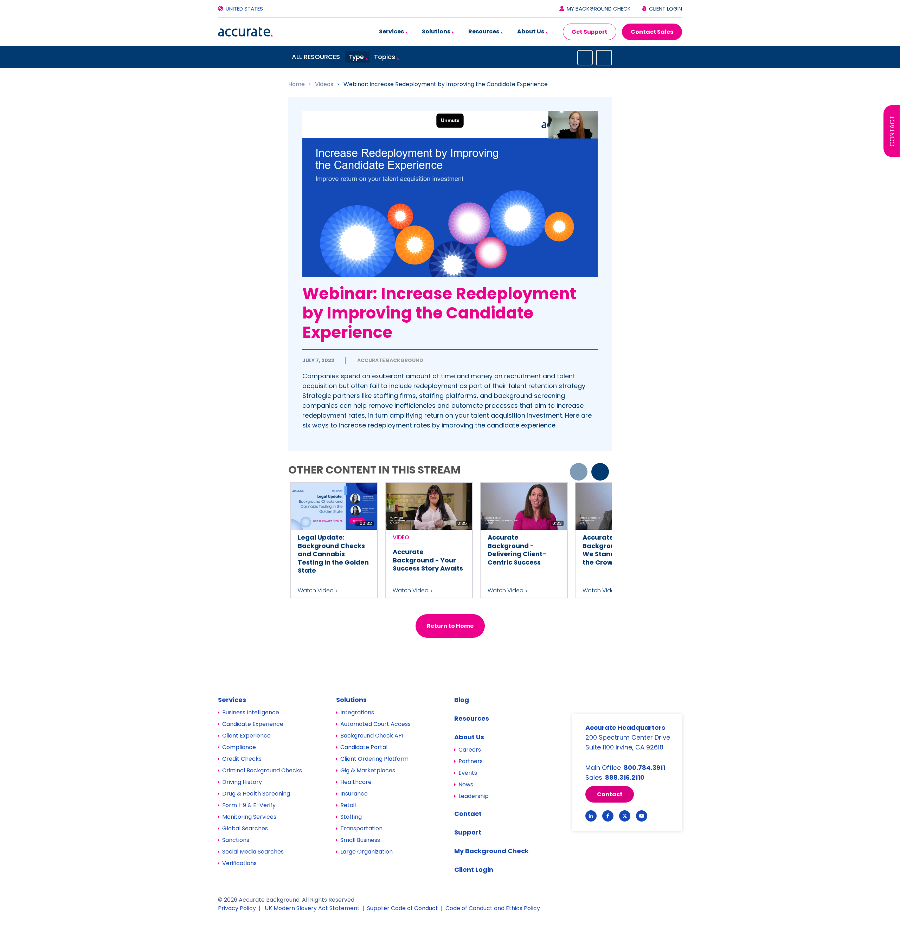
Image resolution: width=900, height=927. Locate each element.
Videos (325, 84)
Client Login (665, 8)
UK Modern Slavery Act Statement (312, 908)
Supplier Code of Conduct (402, 908)
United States (244, 8)
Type (356, 56)
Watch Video (316, 590)
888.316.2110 (624, 777)
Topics (384, 56)
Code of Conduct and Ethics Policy (492, 908)
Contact (892, 131)
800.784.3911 (644, 767)
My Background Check (599, 8)
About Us (531, 31)
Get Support (590, 32)
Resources (484, 31)
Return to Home (450, 626)
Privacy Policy (237, 908)
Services (392, 31)
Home (297, 84)
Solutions (436, 31)
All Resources (316, 56)
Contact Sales (652, 32)
